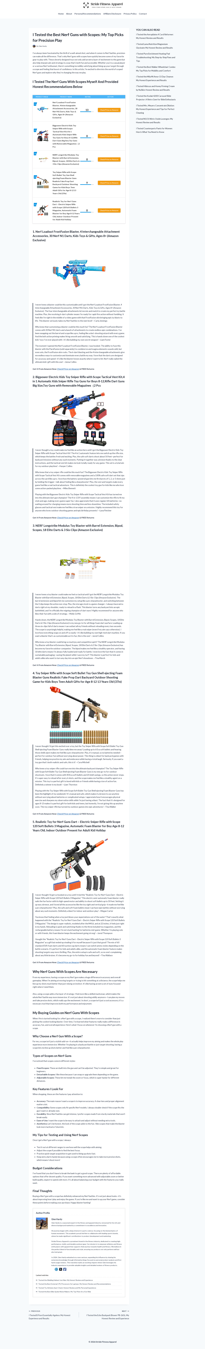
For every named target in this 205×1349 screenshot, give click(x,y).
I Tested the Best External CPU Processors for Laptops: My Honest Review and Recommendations (74, 1284)
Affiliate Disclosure (112, 13)
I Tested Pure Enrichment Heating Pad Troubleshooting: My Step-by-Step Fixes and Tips (155, 57)
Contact (143, 13)
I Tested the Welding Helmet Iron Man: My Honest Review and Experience (65, 1280)
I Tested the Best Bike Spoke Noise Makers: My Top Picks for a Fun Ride (64, 1292)
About (69, 13)
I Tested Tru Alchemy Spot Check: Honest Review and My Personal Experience (66, 1288)
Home (61, 13)
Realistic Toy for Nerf (49, 821)
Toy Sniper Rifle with (48, 673)
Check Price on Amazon (109, 110)
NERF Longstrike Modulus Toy (55, 525)
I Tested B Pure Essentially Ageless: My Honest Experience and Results (49, 1315)
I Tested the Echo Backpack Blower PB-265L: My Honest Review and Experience (107, 1315)
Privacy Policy (130, 13)
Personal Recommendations (88, 13)
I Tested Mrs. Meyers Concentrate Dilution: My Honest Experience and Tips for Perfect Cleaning (155, 109)
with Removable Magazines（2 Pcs (78, 385)
